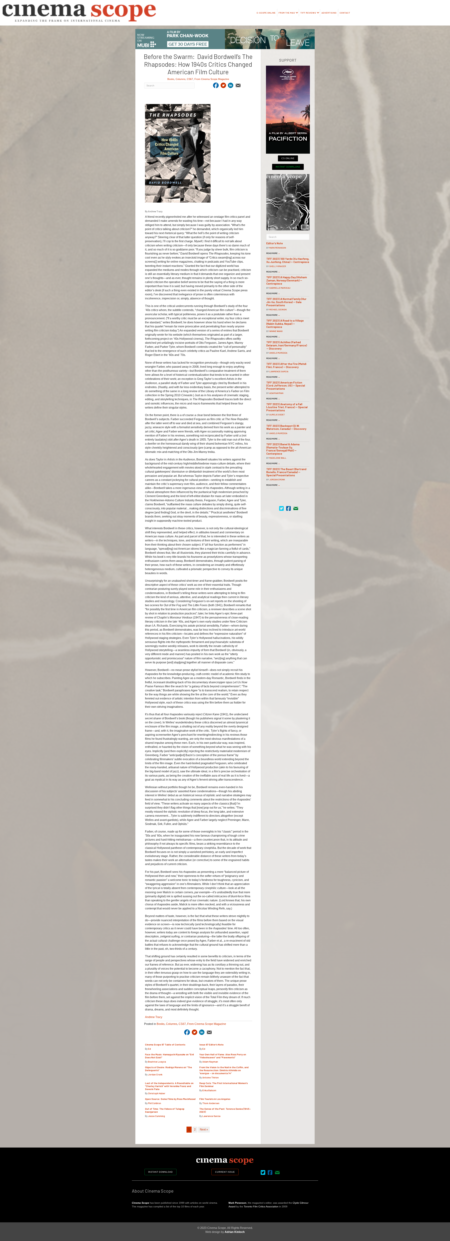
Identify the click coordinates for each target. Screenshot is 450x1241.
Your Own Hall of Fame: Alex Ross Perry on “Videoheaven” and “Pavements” (222, 1056)
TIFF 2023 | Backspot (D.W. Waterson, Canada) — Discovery (286, 427)
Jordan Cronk (155, 1074)
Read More (273, 253)
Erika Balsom (209, 1090)
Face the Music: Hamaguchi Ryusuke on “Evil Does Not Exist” (169, 1056)
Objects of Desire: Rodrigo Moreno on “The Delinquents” (168, 1069)
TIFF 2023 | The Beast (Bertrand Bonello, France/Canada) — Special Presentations (286, 472)
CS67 (190, 79)
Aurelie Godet (277, 414)
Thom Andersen (210, 1103)
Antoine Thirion (210, 1077)
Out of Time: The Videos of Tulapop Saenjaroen (164, 1110)
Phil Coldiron (154, 1103)
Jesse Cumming (156, 1115)
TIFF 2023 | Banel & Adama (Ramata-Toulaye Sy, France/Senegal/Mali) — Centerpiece (283, 448)
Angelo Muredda (278, 352)
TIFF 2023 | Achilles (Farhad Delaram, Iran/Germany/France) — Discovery (286, 345)
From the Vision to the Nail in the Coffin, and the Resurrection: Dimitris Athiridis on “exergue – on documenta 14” (224, 1070)
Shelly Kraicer (277, 266)
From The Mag (287, 12)
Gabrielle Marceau (279, 288)
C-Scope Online (266, 12)
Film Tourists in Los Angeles (214, 1098)
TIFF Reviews (308, 12)
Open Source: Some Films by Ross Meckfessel (170, 1098)
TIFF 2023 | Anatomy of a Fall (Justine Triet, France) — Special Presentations (287, 407)
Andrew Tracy (153, 1017)
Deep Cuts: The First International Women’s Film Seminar (223, 1085)
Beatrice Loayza (157, 1061)
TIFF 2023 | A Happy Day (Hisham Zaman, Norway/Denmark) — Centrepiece (286, 280)
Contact (345, 12)
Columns (180, 79)
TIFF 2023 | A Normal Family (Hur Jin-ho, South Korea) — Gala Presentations (286, 302)
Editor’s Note (274, 243)
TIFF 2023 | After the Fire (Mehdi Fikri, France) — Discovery (286, 365)
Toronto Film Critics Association (261, 1206)
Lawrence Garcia (211, 1115)
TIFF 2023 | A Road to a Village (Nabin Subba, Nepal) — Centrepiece (285, 323)
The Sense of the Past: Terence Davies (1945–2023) (225, 1110)
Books (170, 79)
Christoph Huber (156, 1093)
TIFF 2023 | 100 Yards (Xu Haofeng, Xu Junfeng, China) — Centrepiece (287, 260)
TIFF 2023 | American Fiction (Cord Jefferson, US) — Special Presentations (285, 385)
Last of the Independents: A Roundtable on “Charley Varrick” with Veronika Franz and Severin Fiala (169, 1086)
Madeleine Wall (277, 458)
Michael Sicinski (278, 309)
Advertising (329, 12)
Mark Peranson (277, 247)
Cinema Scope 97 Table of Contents (165, 1044)
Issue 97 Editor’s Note (211, 1044)
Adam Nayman (210, 1061)
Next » (204, 1129)
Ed (149, 1048)
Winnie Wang (276, 331)
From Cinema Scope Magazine (211, 79)
